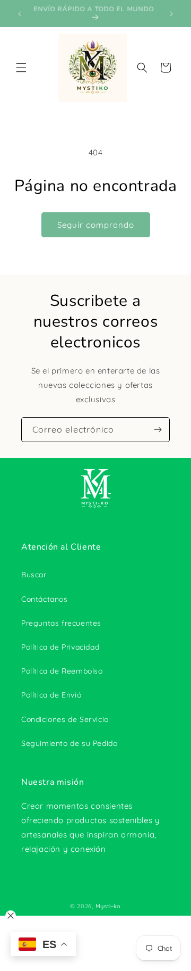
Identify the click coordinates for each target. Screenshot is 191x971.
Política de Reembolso (62, 671)
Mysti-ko (108, 906)
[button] (21, 67)
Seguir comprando (95, 225)
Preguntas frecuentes (61, 623)
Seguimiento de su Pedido (69, 743)
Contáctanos (44, 599)
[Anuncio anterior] (19, 14)
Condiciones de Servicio (65, 719)
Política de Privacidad (60, 647)
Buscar (34, 574)
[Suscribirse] (157, 429)
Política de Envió (51, 695)
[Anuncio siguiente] (171, 14)
